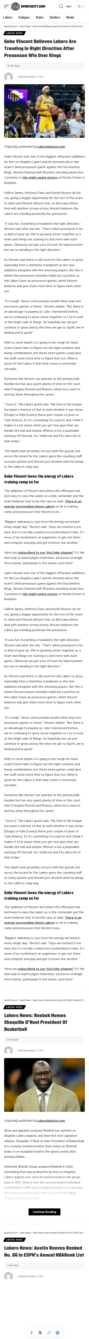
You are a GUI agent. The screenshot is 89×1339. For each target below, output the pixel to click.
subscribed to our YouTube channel (45, 552)
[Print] (57, 1332)
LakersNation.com (51, 147)
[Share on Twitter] (40, 1332)
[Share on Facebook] (31, 1332)
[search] (61, 6)
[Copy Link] (48, 1332)
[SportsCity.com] (28, 6)
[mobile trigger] (7, 6)
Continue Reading (44, 1212)
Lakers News (14, 33)
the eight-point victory (40, 177)
